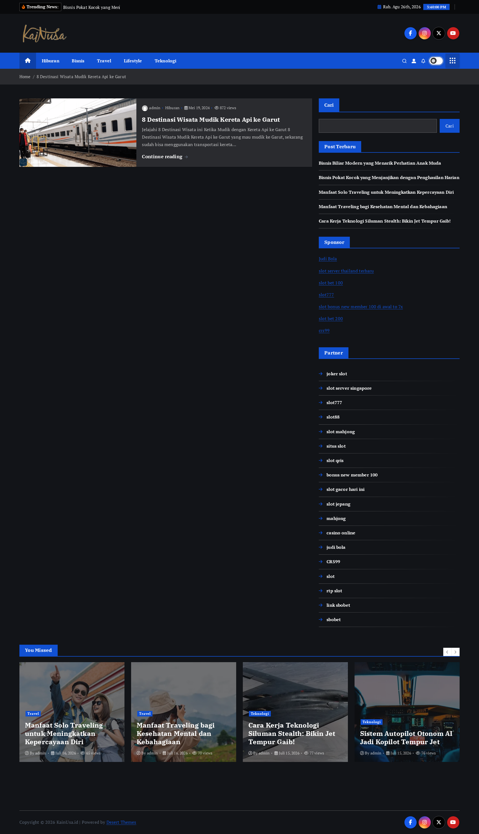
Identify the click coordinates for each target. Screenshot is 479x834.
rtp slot (334, 591)
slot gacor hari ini (346, 489)
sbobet (334, 619)
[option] (71, 712)
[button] (447, 652)
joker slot (337, 374)
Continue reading (163, 156)
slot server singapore (349, 388)
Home (25, 76)
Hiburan (50, 61)
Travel (104, 61)
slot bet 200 (331, 318)
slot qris (335, 460)
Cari (329, 105)
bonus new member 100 (352, 475)
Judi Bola (328, 259)
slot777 (326, 295)
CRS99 (333, 561)
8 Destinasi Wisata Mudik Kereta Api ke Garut (81, 76)
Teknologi (165, 61)
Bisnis (78, 61)
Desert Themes (121, 822)
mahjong (336, 518)
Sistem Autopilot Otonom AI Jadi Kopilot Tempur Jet (406, 737)
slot (331, 576)
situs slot (336, 446)
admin (154, 107)
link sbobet (338, 605)
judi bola (336, 547)
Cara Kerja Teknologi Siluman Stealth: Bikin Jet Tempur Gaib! (385, 221)
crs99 (324, 330)
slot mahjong (341, 432)
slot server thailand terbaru (346, 271)
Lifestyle (133, 61)
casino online (341, 533)
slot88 (333, 417)
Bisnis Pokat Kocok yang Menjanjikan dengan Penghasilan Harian (389, 177)
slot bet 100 (331, 283)
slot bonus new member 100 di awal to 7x (361, 306)
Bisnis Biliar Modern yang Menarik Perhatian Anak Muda (380, 163)
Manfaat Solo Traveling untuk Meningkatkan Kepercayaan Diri (386, 192)
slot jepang (338, 504)
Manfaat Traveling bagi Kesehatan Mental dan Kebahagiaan (383, 206)
